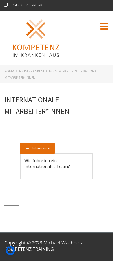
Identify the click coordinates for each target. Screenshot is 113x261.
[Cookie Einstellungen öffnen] (10, 253)
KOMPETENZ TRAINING (29, 249)
